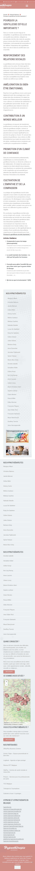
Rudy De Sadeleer (13, 333)
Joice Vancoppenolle (14, 425)
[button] (27, 6)
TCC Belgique (7, 783)
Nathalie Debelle (13, 325)
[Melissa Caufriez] (7, 696)
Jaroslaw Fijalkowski (14, 352)
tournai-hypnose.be (9, 832)
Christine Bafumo (13, 302)
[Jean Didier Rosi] (17, 701)
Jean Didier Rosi (13, 410)
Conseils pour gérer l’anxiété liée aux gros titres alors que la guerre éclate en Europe (19, 266)
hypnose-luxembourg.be (10, 841)
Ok (17, 867)
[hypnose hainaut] (17, 848)
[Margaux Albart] (22, 704)
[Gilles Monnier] (16, 695)
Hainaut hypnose (14, 14)
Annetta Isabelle (13, 363)
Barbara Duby (12, 344)
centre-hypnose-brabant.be (11, 815)
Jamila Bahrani (12, 306)
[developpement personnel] (17, 442)
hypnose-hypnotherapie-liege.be (13, 826)
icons (17, 722)
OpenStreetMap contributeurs (11, 724)
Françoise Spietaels (14, 413)
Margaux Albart (12, 298)
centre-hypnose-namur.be (11, 817)
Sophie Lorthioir (12, 390)
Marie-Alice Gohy (13, 360)
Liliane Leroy (12, 383)
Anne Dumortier (12, 348)
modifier (20, 724)
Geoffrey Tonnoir (13, 421)
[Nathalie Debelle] (25, 703)
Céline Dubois (12, 337)
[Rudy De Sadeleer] (20, 700)
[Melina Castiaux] (25, 696)
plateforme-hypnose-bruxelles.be (13, 839)
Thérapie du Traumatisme (11, 788)
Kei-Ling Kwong (12, 375)
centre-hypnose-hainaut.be (11, 820)
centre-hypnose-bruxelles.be (12, 811)
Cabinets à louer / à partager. (12, 793)
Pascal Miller (11, 398)
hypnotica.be (7, 807)
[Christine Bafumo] (18, 709)
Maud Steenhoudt (13, 417)
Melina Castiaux (13, 317)
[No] (33, 862)
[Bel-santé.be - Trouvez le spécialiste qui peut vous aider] (17, 454)
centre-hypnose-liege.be (10, 813)
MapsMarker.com (8, 722)
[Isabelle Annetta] (27, 700)
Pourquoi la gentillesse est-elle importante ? (15, 16)
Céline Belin (11, 310)
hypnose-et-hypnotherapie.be (12, 809)
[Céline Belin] (11, 699)
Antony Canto (12, 314)
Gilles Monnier (12, 402)
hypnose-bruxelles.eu (10, 828)
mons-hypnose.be (8, 834)
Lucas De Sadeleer (13, 329)
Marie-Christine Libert (14, 387)
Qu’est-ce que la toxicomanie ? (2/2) (19, 280)
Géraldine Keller (13, 367)
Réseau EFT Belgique (10, 765)
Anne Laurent (12, 379)
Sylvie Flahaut (12, 356)
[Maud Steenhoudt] (13, 699)
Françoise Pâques (13, 406)
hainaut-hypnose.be (9, 837)
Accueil (5, 14)
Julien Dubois (12, 340)
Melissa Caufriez (13, 321)
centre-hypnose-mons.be (11, 822)
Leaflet (14, 722)
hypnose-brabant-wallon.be (11, 830)
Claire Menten (12, 394)
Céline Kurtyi (11, 371)
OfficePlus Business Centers (12, 748)
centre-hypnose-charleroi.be (12, 824)
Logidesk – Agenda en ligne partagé (14, 760)
